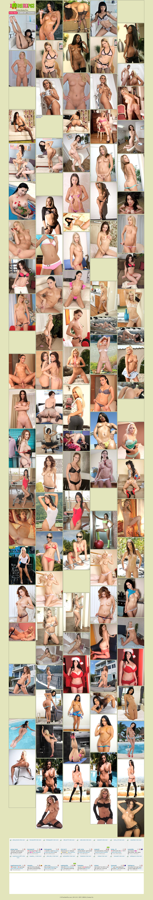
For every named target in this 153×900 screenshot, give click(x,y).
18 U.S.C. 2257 (77, 897)
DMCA (84, 897)
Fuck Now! (31, 13)
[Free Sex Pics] (22, 5)
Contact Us (90, 897)
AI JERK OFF (22, 13)
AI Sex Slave (13, 13)
